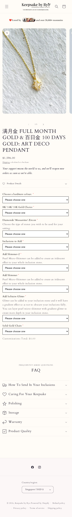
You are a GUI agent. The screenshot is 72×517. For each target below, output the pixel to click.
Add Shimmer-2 (11, 254)
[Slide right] (43, 124)
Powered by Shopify (40, 503)
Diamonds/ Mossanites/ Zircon (19, 220)
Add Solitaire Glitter (13, 296)
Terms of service (37, 508)
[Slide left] (28, 124)
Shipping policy (55, 508)
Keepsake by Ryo (22, 503)
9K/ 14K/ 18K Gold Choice (17, 207)
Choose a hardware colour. (17, 194)
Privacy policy (19, 508)
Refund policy (59, 503)
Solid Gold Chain (12, 325)
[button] (6, 6)
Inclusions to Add (12, 241)
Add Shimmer (10, 275)
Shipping (6, 162)
